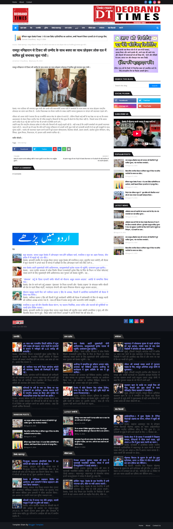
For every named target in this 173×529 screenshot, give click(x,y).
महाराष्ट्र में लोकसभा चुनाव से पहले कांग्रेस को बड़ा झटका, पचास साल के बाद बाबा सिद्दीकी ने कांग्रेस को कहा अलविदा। (142, 346)
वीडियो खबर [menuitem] (92, 28)
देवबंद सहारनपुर (22, 45)
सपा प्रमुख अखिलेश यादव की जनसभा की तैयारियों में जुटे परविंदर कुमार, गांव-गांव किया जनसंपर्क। (141, 161)
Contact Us (157, 525)
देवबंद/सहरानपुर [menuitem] (56, 28)
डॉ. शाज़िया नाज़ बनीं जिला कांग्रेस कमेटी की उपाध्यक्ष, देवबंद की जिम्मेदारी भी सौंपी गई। (40, 370)
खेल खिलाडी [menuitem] (111, 28)
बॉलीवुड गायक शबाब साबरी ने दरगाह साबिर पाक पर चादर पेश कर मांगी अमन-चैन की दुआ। (92, 419)
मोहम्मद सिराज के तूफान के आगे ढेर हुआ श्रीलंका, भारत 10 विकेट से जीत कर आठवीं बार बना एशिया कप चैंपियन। (142, 460)
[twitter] (150, 2)
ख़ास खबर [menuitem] (23, 28)
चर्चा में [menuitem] (121, 28)
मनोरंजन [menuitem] (101, 28)
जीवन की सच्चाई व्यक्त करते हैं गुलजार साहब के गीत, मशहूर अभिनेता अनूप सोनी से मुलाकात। (142, 367)
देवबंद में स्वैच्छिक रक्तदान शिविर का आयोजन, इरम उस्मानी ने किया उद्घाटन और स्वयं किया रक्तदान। (40, 482)
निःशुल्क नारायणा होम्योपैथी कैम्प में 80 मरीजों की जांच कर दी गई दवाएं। (40, 462)
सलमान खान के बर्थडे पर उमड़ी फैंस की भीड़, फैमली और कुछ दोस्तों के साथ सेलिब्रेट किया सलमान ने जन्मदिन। (142, 388)
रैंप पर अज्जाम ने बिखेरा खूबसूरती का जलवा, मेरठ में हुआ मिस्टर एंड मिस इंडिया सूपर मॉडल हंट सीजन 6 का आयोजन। (92, 429)
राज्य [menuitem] (83, 28)
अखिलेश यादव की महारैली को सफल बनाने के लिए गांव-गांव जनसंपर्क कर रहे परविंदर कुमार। (142, 212)
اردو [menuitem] (76, 28)
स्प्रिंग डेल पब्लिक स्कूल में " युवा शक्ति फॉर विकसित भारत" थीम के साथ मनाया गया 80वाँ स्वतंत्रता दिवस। (142, 193)
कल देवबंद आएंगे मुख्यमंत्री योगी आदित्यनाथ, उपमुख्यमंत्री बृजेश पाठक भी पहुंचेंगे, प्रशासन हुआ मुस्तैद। (64, 267)
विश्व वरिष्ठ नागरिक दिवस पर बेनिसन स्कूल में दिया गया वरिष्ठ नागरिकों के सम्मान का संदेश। (142, 172)
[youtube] (159, 2)
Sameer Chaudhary (21, 61)
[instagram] (154, 2)
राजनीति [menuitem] (38, 28)
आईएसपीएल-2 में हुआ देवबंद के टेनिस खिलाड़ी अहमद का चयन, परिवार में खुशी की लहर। (142, 419)
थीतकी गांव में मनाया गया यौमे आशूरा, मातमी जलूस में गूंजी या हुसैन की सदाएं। (40, 501)
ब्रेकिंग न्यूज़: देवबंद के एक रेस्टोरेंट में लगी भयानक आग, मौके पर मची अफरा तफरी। (91, 482)
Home (14, 2)
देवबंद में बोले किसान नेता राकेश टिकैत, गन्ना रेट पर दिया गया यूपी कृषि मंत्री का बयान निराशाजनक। (91, 390)
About (21, 2)
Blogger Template (36, 524)
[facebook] (145, 2)
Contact (29, 2)
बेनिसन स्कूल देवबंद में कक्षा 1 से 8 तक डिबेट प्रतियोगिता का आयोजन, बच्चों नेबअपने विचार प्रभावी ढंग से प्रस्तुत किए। (65, 36)
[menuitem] (15, 28)
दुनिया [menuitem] (46, 28)
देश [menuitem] (31, 28)
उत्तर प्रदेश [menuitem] (68, 28)
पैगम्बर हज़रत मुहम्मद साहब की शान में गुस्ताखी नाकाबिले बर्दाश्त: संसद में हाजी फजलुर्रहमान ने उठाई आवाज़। (91, 463)
